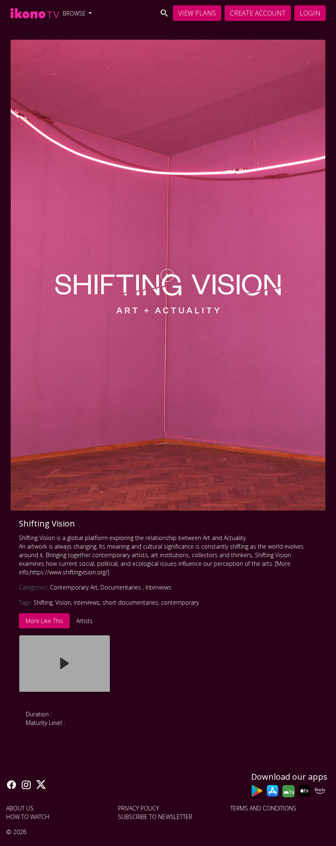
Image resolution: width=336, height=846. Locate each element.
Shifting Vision (47, 523)
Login (310, 13)
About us (20, 808)
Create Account (258, 13)
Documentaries (122, 587)
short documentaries (130, 602)
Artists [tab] (84, 621)
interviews (87, 602)
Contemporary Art (74, 587)
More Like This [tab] (44, 621)
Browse (75, 13)
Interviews (158, 587)
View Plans (197, 13)
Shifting (43, 602)
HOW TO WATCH (27, 817)
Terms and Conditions (263, 808)
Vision (63, 602)
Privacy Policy (138, 808)
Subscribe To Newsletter (155, 817)
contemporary (180, 602)
